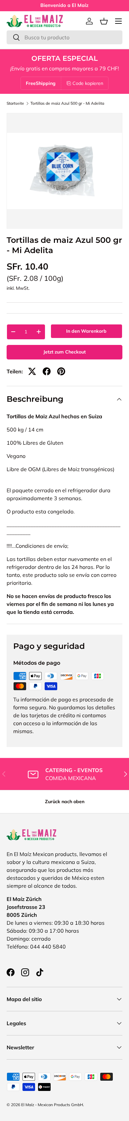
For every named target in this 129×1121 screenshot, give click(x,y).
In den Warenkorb (86, 331)
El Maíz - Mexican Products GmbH (52, 1104)
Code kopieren (87, 83)
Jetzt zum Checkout (64, 352)
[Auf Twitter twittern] (32, 371)
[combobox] (64, 37)
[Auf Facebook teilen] (46, 371)
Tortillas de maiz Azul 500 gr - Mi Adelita (67, 103)
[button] (104, 21)
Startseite (15, 103)
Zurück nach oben (64, 801)
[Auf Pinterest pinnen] (61, 371)
